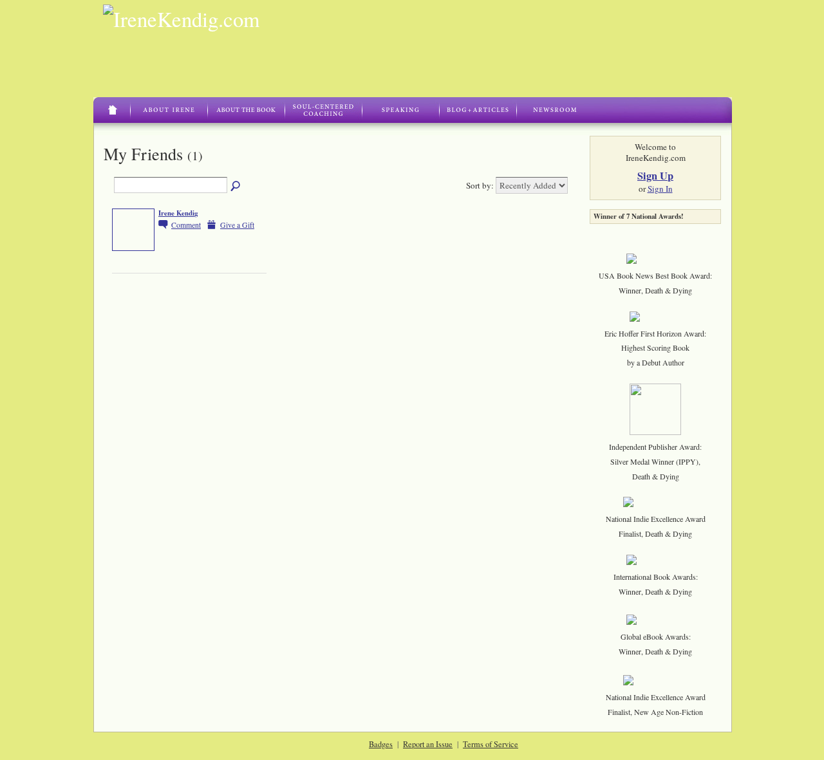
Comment (186, 225)
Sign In (660, 188)
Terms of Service (490, 744)
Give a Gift (237, 225)
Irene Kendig (178, 213)
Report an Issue (428, 744)
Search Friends (236, 186)
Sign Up (655, 175)
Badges (381, 744)
